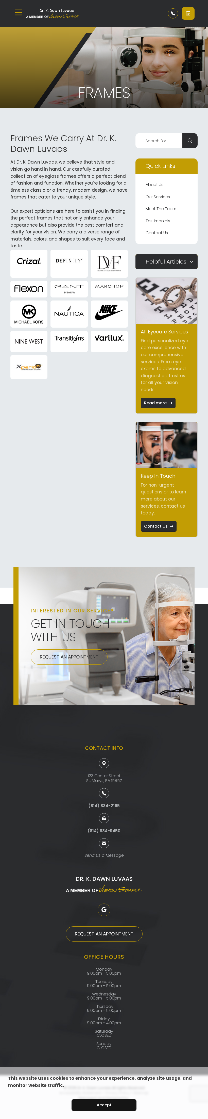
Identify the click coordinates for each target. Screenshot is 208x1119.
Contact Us (157, 233)
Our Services (158, 197)
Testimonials (158, 221)
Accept (104, 1105)
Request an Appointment (69, 657)
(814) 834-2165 (104, 805)
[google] (104, 910)
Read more (155, 403)
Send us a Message (104, 855)
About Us (154, 185)
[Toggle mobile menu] (18, 12)
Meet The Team (161, 209)
